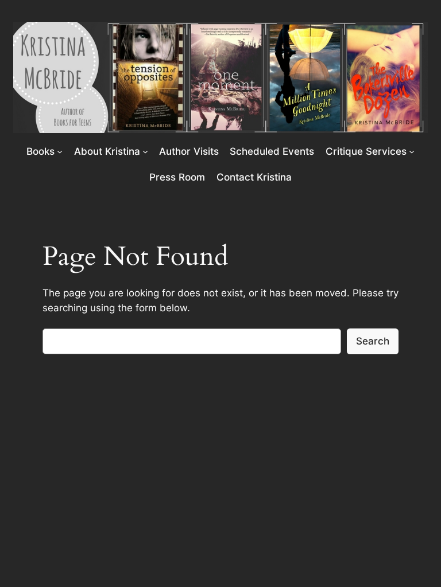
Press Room (177, 177)
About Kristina (107, 151)
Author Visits (189, 151)
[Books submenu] (60, 151)
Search (372, 341)
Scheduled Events (272, 151)
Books (40, 151)
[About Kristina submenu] (145, 151)
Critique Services (366, 151)
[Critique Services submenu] (412, 151)
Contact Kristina (254, 177)
